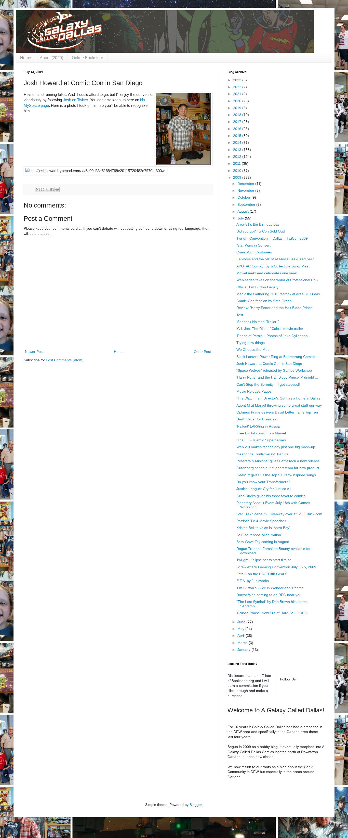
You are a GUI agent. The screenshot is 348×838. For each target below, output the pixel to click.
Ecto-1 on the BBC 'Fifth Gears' (261, 574)
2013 (237, 150)
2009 (237, 177)
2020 (237, 101)
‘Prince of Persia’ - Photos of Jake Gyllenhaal (272, 336)
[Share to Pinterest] (57, 189)
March (243, 643)
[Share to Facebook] (52, 189)
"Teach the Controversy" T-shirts (262, 454)
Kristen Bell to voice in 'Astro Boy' (263, 528)
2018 (237, 115)
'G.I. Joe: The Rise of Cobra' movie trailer (269, 329)
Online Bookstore (87, 58)
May (241, 629)
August (243, 211)
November (246, 190)
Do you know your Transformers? (263, 482)
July (241, 218)
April (241, 636)
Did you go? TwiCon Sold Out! (260, 231)
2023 (237, 80)
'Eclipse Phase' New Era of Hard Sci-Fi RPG (271, 613)
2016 (237, 129)
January (244, 650)
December (246, 184)
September (246, 204)
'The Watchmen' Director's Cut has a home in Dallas (278, 398)
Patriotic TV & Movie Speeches (261, 521)
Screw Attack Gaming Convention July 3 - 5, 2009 (276, 567)
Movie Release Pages (254, 391)
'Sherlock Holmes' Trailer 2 (257, 322)
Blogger (196, 805)
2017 (237, 122)
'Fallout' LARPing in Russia (258, 426)
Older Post (202, 352)
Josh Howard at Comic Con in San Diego (269, 364)
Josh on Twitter (75, 100)
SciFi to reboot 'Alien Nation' (259, 535)
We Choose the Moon (254, 349)
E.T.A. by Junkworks (252, 581)
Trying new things (250, 343)
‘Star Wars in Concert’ (253, 245)
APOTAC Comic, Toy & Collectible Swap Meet (273, 266)
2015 (237, 136)
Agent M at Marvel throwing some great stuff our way (279, 405)
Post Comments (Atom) (65, 360)
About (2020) (51, 58)
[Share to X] (47, 189)
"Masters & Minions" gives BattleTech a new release (278, 461)
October (244, 197)
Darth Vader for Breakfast (256, 419)
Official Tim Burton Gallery (257, 287)
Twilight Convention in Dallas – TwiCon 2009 (272, 238)
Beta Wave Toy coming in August (262, 542)
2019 (237, 108)
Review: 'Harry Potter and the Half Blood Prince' (274, 308)
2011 (237, 163)
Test (239, 315)
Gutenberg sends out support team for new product (277, 468)
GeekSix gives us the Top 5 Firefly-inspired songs (276, 475)
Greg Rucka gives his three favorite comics (270, 496)
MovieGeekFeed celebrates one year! (266, 273)
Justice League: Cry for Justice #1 (263, 489)
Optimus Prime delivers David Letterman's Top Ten (277, 412)
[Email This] (37, 189)
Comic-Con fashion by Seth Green (264, 301)
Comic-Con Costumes (254, 252)
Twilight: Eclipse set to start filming (263, 560)
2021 (237, 94)
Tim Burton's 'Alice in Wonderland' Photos (269, 588)
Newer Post (34, 352)
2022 (237, 87)
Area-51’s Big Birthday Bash (259, 224)
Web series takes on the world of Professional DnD (277, 280)
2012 (237, 156)
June (241, 622)
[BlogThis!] (42, 189)
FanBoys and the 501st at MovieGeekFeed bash (275, 259)
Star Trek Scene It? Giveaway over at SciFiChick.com (279, 514)
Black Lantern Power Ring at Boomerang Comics (275, 357)
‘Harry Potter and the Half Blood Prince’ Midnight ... (277, 377)
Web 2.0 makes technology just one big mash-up (275, 447)
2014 (237, 142)
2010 (237, 171)
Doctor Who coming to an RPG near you (268, 595)
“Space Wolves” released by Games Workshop (274, 370)
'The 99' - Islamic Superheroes (261, 440)
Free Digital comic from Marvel (261, 433)
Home (25, 58)
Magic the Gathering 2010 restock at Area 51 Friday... (279, 294)
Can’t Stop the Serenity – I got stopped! (268, 384)
